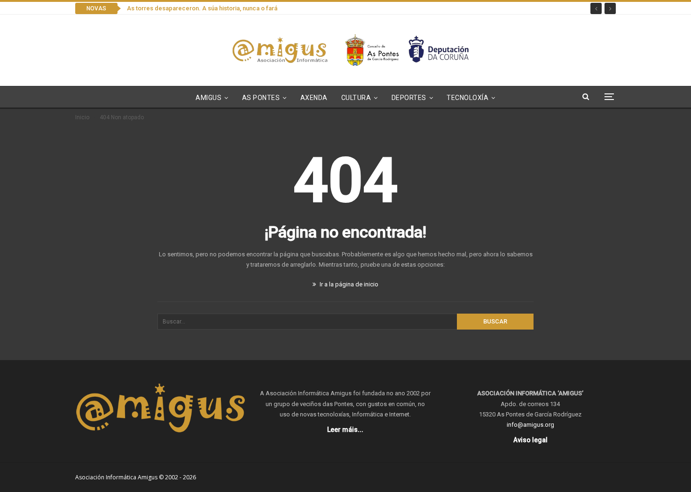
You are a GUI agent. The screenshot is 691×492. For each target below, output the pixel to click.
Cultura (356, 97)
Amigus (208, 97)
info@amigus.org (530, 424)
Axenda (314, 97)
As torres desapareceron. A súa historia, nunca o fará (202, 8)
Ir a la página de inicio (348, 284)
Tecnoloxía (467, 97)
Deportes (409, 97)
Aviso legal (530, 440)
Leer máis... (345, 429)
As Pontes (261, 97)
